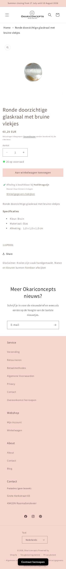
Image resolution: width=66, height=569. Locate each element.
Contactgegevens (55, 560)
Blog (9, 468)
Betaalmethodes (16, 368)
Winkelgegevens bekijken (21, 194)
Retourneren (14, 360)
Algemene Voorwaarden (20, 376)
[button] (7, 15)
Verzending (13, 351)
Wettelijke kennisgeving (35, 565)
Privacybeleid (49, 555)
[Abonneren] (55, 325)
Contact (11, 391)
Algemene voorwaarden (17, 560)
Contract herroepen (33, 561)
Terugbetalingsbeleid (30, 555)
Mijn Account (14, 422)
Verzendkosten (29, 136)
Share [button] (9, 253)
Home (7, 27)
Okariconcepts (31, 550)
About (10, 452)
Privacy (11, 383)
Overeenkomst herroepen (21, 400)
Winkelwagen (14, 430)
